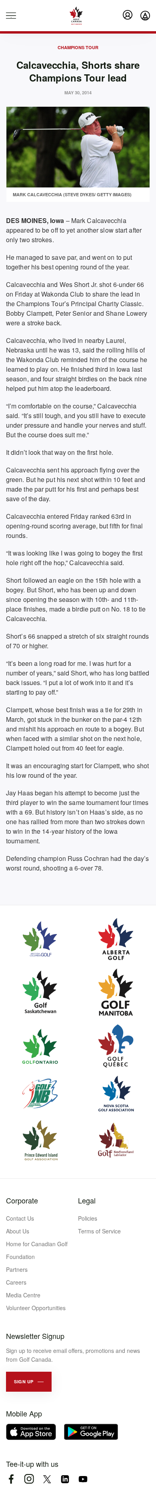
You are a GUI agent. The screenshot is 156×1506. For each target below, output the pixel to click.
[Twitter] (47, 1479)
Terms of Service (99, 1231)
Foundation (20, 1257)
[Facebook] (11, 1479)
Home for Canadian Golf (37, 1244)
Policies (87, 1218)
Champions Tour (78, 47)
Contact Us (20, 1218)
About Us (17, 1231)
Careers (16, 1282)
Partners (17, 1269)
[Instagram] (29, 1479)
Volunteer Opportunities (36, 1308)
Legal (87, 1200)
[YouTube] (83, 1479)
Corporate (22, 1200)
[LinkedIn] (65, 1479)
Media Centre (23, 1295)
